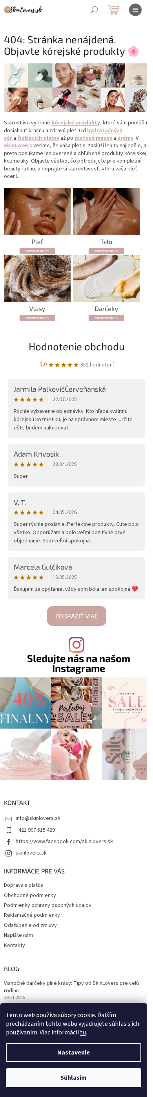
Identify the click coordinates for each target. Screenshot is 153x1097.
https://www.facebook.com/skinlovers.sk (64, 841)
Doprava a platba (24, 885)
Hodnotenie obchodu (77, 346)
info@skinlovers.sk (38, 818)
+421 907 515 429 (35, 830)
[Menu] (135, 10)
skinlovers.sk (31, 853)
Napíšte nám (18, 935)
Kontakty (14, 945)
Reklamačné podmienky (32, 915)
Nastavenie (73, 1052)
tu (83, 1032)
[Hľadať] (94, 10)
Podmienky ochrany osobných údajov (47, 905)
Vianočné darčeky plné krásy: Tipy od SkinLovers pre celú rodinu (71, 987)
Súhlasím (73, 1077)
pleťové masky (93, 138)
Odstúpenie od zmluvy (30, 925)
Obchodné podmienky (30, 895)
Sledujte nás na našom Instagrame (78, 663)
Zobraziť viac (76, 616)
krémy (125, 138)
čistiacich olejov (38, 138)
